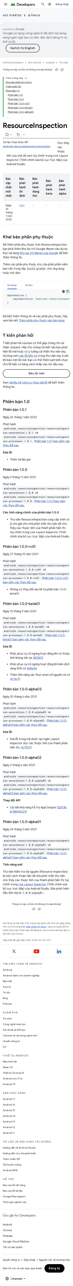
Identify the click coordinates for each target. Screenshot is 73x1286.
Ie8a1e (32, 668)
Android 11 (9, 1132)
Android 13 (9, 1121)
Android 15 (9, 1110)
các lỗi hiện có (28, 356)
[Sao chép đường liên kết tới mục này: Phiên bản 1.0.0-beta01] (43, 604)
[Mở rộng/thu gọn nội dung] (26, 78)
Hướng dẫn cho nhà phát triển (19, 1153)
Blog (5, 998)
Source (7, 986)
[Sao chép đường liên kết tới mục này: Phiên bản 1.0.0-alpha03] (45, 689)
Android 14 (9, 1116)
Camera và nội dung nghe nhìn (20, 1035)
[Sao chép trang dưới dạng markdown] (18, 135)
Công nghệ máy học (14, 1024)
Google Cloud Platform (16, 1241)
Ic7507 (26, 747)
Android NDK (10, 1170)
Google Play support (14, 1196)
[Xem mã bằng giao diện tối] (63, 291)
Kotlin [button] (29, 285)
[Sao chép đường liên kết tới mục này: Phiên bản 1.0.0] (30, 470)
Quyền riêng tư (11, 1041)
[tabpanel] (36, 298)
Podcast (7, 1003)
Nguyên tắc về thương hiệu (54, 1259)
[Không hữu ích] (62, 69)
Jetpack (33, 15)
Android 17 (9, 1099)
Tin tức (6, 992)
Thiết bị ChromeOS (13, 1072)
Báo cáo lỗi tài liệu (13, 1190)
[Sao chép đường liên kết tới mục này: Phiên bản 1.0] (33, 402)
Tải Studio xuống (12, 1164)
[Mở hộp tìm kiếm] (43, 4)
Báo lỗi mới (36, 373)
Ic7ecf (15, 679)
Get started (12, 15)
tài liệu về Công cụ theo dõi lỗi (28, 382)
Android (7, 969)
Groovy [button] (12, 285)
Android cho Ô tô (12, 1078)
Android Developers (13, 62)
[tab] (12, 285)
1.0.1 (21, 205)
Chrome (7, 1230)
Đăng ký (54, 1268)
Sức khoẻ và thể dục (14, 1029)
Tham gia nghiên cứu (14, 1202)
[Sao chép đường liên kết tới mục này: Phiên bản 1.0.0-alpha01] (44, 822)
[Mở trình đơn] (5, 4)
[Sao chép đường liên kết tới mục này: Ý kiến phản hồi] (37, 336)
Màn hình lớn (10, 1061)
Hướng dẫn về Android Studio (19, 1147)
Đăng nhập (62, 4)
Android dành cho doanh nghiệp (21, 975)
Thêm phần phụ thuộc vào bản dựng (41, 320)
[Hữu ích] (56, 69)
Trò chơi (7, 1018)
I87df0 (38, 658)
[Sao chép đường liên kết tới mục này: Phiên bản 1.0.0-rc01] (39, 547)
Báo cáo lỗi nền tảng (14, 1185)
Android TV (9, 1084)
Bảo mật (7, 981)
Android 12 (9, 1127)
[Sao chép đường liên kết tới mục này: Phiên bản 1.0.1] (29, 410)
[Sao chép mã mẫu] (68, 291)
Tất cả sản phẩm (12, 1247)
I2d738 (62, 807)
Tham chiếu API (11, 1159)
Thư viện (63, 62)
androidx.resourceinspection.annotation (26, 146)
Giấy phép (29, 1259)
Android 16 (9, 1104)
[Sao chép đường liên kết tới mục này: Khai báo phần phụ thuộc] (56, 237)
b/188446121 (18, 812)
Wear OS (8, 1067)
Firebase (8, 1235)
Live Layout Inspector (32, 884)
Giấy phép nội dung (36, 926)
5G (4, 1046)
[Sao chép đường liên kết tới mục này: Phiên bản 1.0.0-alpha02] (44, 758)
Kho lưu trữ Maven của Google (39, 253)
